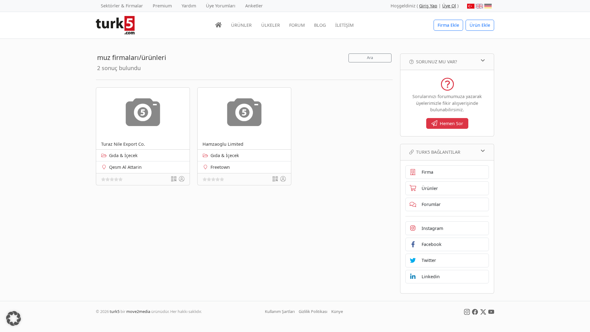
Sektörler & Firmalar (122, 6)
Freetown (220, 167)
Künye (337, 311)
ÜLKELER (270, 25)
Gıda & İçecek (123, 155)
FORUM (297, 25)
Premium (162, 6)
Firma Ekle (448, 25)
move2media (138, 311)
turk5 (115, 311)
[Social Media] (467, 311)
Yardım (189, 6)
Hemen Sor (451, 123)
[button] (13, 318)
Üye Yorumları (220, 6)
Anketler (254, 6)
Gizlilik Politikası (313, 311)
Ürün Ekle (480, 25)
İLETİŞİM (344, 25)
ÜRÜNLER (241, 25)
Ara (370, 57)
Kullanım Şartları (280, 311)
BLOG (320, 25)
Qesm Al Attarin (125, 167)
